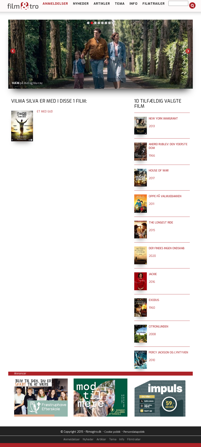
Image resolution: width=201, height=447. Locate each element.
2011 (151, 204)
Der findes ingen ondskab (167, 248)
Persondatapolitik (133, 431)
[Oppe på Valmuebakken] (140, 196)
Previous (13, 51)
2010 (152, 360)
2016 (152, 282)
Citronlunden (158, 326)
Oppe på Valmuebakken (165, 196)
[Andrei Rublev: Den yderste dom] (140, 144)
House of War (159, 170)
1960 (152, 308)
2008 (152, 334)
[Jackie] (140, 274)
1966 (152, 156)
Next (188, 51)
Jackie (153, 274)
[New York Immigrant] (140, 118)
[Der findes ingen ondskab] (140, 248)
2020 (152, 256)
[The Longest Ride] (140, 222)
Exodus (154, 300)
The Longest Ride (161, 222)
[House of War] (140, 170)
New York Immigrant (163, 118)
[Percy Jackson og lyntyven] (140, 352)
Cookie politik (112, 431)
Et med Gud (45, 111)
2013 (152, 126)
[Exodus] (140, 300)
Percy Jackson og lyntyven (168, 352)
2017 (152, 178)
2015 (152, 230)
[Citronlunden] (140, 326)
